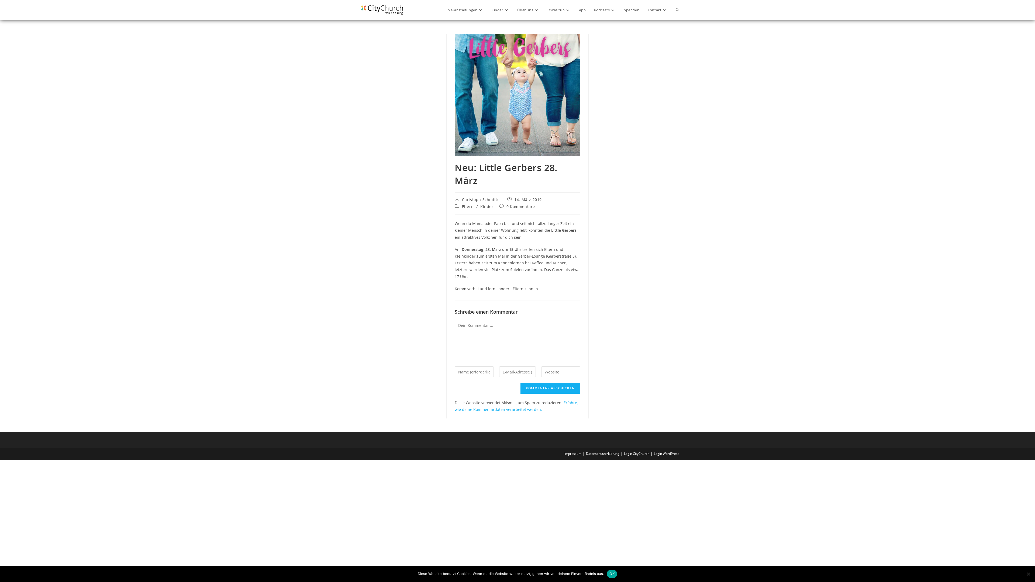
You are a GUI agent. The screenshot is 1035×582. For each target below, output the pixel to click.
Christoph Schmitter (481, 199)
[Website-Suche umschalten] (677, 10)
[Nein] (1028, 574)
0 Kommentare (520, 206)
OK (612, 573)
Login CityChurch (636, 453)
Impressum (572, 453)
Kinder (487, 206)
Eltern (468, 206)
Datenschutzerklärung (602, 453)
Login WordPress (666, 453)
